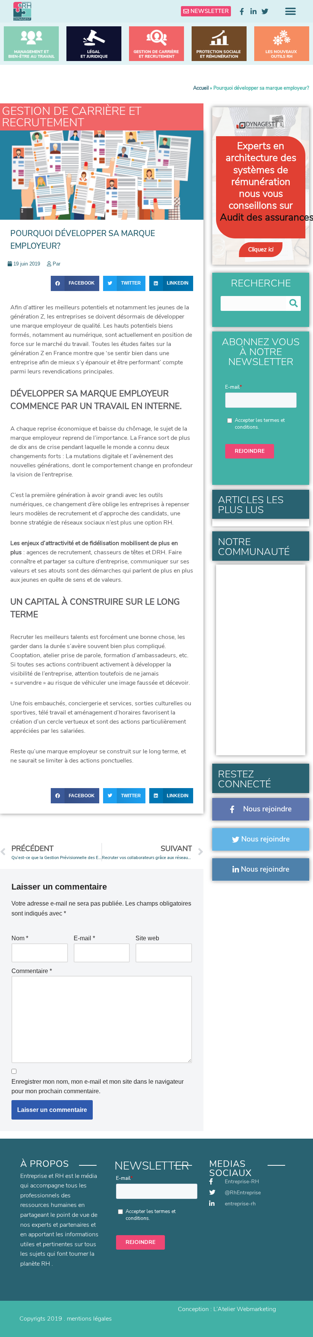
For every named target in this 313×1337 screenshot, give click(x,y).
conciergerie (85, 703)
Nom (19, 938)
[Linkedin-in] (253, 11)
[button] (290, 11)
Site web (147, 938)
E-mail (84, 938)
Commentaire (31, 971)
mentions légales (89, 1318)
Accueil (201, 88)
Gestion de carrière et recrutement (72, 116)
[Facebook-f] (242, 11)
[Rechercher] (293, 303)
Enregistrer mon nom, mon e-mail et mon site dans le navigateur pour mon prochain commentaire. (97, 1086)
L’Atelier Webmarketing (244, 1309)
